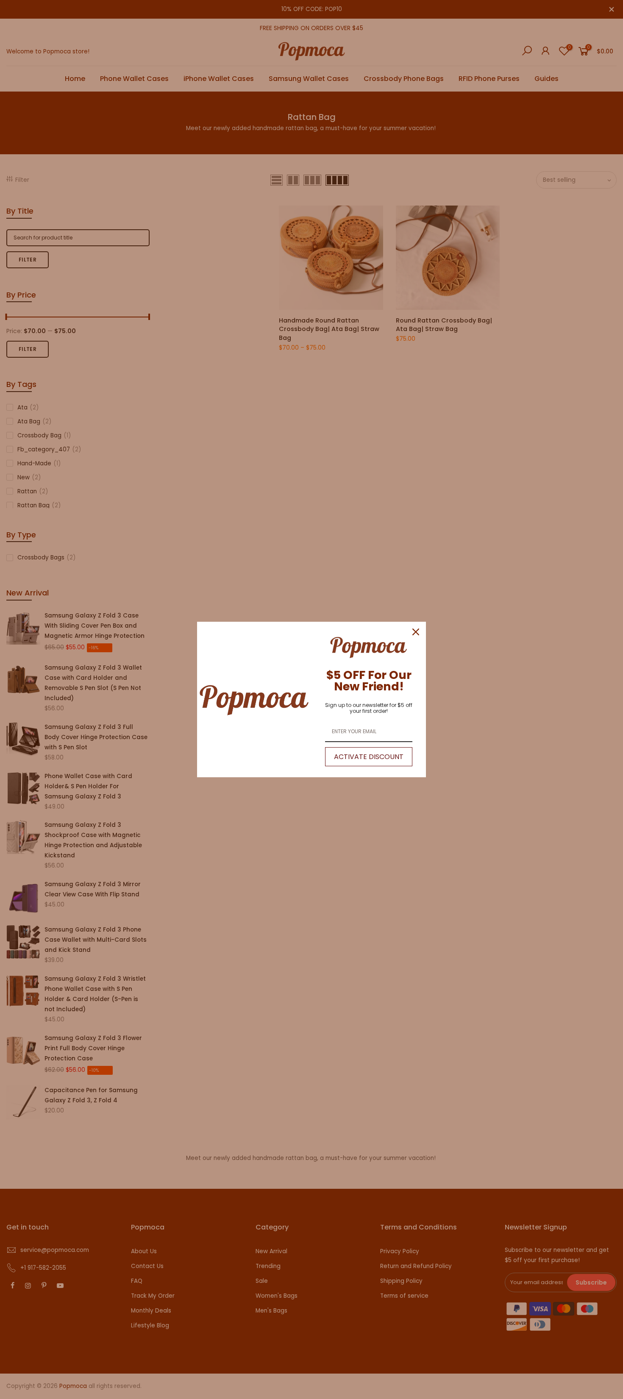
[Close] (416, 632)
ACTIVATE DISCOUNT (368, 757)
